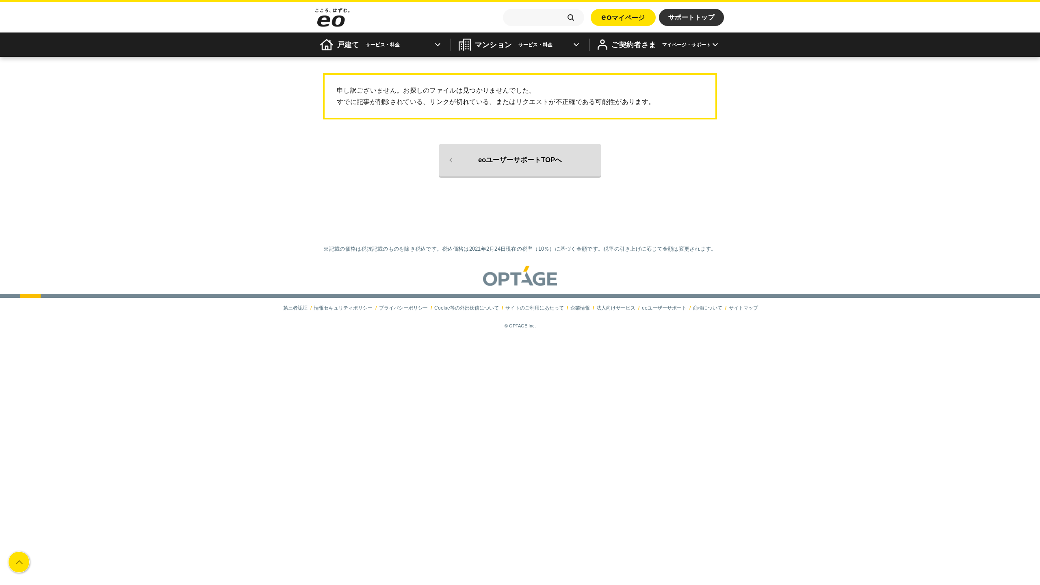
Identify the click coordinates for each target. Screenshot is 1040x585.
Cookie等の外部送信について (466, 308)
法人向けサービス (615, 308)
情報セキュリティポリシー (343, 308)
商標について (707, 308)
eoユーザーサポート (664, 308)
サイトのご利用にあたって (534, 308)
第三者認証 (295, 308)
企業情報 (580, 308)
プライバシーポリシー (403, 308)
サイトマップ (743, 308)
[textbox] (543, 17)
